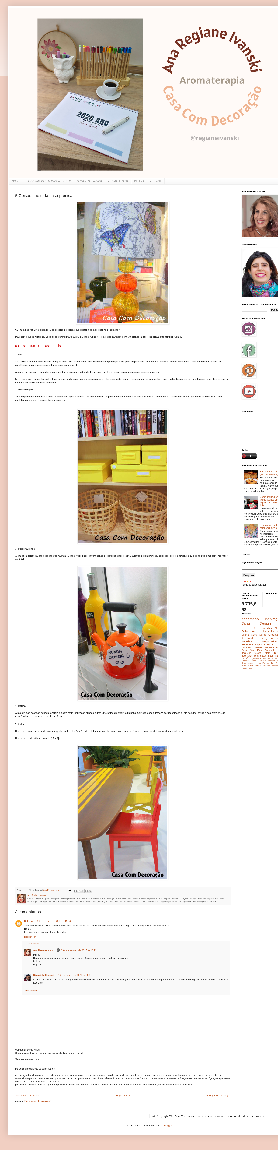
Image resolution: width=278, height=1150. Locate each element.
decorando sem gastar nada (257, 655)
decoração (250, 619)
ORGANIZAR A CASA (89, 181)
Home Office (248, 666)
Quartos (258, 647)
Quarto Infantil (262, 653)
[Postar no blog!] (79, 891)
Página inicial (123, 1095)
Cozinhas (246, 647)
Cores (262, 634)
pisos (258, 663)
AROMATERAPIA (118, 181)
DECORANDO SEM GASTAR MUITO (49, 181)
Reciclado (270, 650)
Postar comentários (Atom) (37, 1101)
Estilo (245, 631)
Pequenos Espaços (254, 644)
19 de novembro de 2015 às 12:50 (53, 921)
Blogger (168, 1125)
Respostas (33, 943)
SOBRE (16, 181)
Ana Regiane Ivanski (44, 950)
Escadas (246, 661)
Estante (266, 666)
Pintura (258, 666)
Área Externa (259, 661)
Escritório (246, 658)
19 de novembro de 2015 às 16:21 (78, 950)
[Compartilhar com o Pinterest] (90, 891)
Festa (263, 658)
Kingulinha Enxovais (44, 975)
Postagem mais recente (28, 1095)
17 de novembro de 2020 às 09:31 (74, 975)
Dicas (246, 623)
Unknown (29, 921)
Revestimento (248, 663)
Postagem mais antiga (217, 1095)
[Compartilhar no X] (83, 891)
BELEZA (139, 181)
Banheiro (269, 647)
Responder (30, 937)
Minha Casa (249, 634)
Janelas (271, 661)
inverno (255, 658)
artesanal (254, 631)
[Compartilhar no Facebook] (86, 891)
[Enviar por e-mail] (75, 891)
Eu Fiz (271, 644)
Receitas (247, 641)
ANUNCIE (156, 181)
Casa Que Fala (252, 650)
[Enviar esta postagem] (69, 890)
